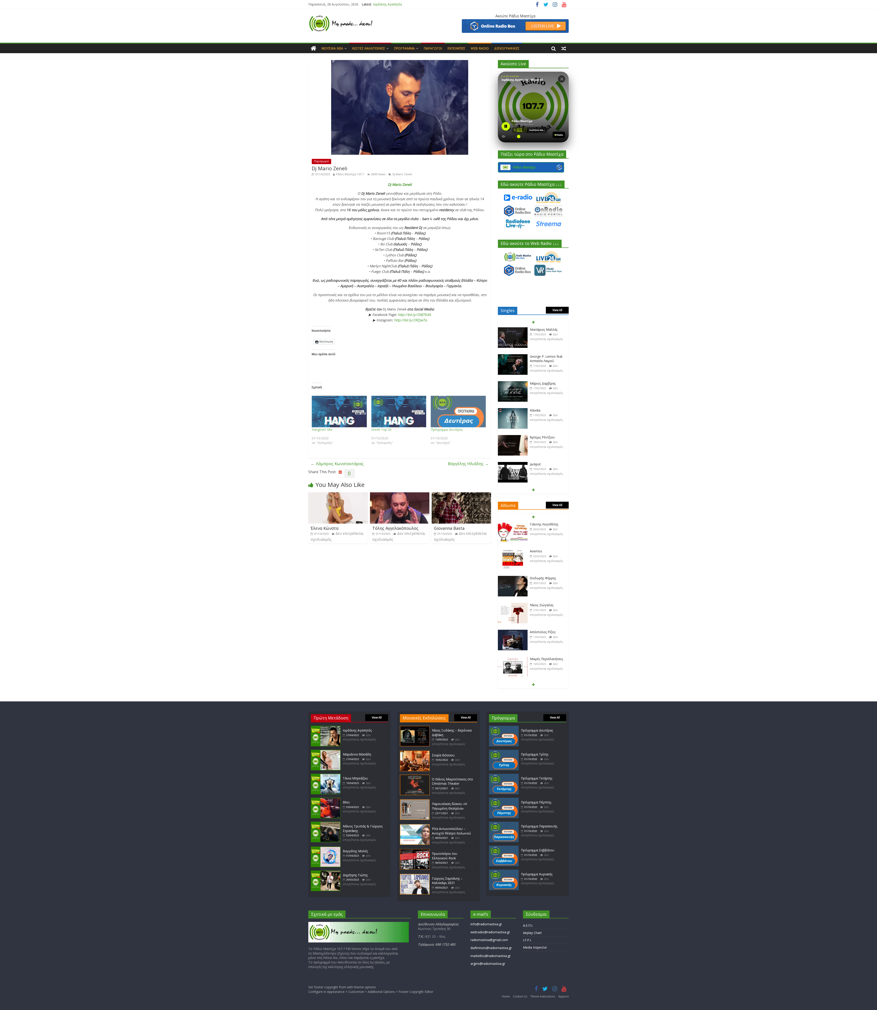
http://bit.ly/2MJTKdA (414, 314)
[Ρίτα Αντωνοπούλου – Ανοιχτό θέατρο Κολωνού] (415, 826)
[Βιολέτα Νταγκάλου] (513, 449)
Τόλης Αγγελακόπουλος (395, 528)
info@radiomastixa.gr (486, 924)
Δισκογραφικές (506, 48)
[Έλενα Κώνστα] (338, 495)
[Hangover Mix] (339, 411)
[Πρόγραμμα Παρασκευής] (504, 824)
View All (557, 310)
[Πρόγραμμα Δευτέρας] (458, 411)
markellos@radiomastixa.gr (490, 956)
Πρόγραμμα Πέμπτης (536, 802)
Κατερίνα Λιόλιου (543, 476)
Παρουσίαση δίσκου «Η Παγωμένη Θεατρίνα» (449, 806)
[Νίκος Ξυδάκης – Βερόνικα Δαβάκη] (415, 728)
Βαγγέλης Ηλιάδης (468, 463)
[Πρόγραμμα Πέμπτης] (504, 800)
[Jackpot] (513, 422)
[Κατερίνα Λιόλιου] (513, 476)
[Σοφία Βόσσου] (415, 753)
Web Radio (480, 48)
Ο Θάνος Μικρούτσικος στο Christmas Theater (452, 781)
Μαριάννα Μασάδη (387, 4)
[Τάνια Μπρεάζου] (326, 776)
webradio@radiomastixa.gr (490, 932)
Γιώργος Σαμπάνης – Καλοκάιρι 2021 (447, 880)
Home (506, 996)
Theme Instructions (542, 996)
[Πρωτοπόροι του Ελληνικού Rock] (415, 851)
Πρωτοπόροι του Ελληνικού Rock (444, 855)
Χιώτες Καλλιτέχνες (368, 48)
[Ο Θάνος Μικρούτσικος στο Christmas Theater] (415, 777)
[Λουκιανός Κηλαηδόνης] (513, 673)
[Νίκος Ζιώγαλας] (513, 565)
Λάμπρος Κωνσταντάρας (337, 463)
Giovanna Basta (449, 528)
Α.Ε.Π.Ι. (528, 925)
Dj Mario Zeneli (402, 174)
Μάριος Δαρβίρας (543, 341)
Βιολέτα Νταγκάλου (545, 449)
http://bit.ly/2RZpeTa (410, 320)
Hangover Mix (322, 429)
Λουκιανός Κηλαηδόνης (547, 673)
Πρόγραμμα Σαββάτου (537, 850)
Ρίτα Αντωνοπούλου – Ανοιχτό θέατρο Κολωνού (451, 830)
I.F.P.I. (527, 940)
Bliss (346, 802)
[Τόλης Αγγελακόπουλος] (399, 495)
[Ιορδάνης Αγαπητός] (326, 728)
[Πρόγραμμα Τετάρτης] (504, 776)
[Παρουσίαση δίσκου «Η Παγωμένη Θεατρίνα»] (415, 801)
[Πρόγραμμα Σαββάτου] (504, 848)
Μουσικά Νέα (332, 48)
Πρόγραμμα (404, 48)
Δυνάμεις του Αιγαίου (546, 646)
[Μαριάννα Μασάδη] (326, 752)
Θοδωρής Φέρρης (543, 538)
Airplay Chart (532, 933)
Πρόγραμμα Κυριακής (536, 874)
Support (563, 996)
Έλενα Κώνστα (324, 528)
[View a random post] (564, 48)
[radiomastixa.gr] (313, 48)
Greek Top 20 (381, 429)
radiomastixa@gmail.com (489, 940)
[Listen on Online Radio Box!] (515, 21)
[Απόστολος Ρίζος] (513, 592)
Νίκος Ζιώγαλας (541, 565)
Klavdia (535, 368)
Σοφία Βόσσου (443, 755)
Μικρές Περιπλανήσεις (546, 619)
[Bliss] (326, 800)
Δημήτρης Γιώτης (355, 875)
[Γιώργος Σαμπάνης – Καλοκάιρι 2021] (415, 876)
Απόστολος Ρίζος (542, 592)
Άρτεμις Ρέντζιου (542, 395)
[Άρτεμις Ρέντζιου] (513, 395)
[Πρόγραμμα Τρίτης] (504, 752)
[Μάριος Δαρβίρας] (513, 341)
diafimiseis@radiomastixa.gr (491, 948)
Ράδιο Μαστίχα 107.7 (350, 174)
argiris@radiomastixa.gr (487, 963)
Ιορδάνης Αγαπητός (357, 730)
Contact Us (520, 996)
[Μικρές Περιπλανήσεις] (513, 619)
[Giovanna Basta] (461, 495)
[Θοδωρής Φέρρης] (513, 538)
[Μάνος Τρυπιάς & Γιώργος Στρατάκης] (326, 824)
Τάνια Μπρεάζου (355, 778)
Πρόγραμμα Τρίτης (534, 754)
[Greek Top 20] (398, 411)
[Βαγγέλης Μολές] (326, 849)
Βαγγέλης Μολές (355, 851)
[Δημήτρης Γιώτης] (326, 873)
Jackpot (535, 422)
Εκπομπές (456, 48)
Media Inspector (535, 947)
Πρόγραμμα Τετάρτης (536, 778)
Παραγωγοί (433, 48)
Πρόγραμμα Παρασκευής (539, 826)
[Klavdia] (513, 368)
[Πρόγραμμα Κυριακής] (504, 872)
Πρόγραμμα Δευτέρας (447, 429)
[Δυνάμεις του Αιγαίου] (513, 646)
